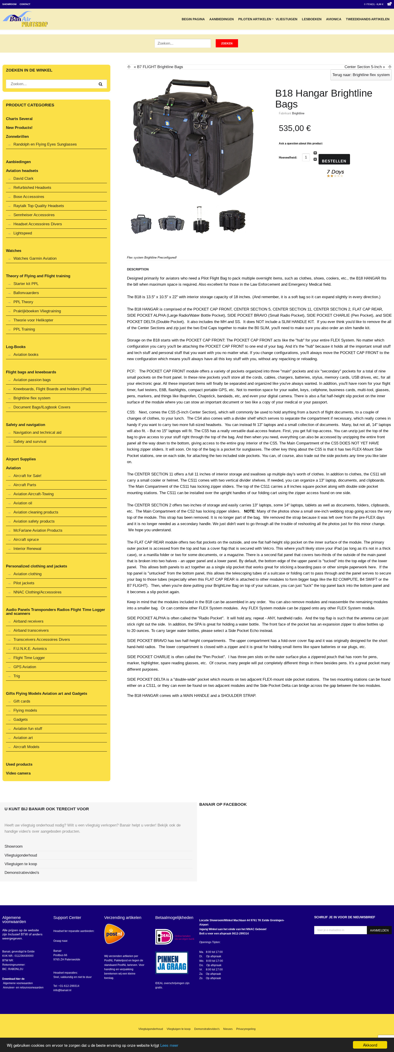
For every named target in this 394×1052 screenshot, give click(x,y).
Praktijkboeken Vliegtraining (37, 311)
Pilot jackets (23, 583)
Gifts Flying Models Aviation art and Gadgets (46, 693)
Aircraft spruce (26, 539)
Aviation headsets (22, 171)
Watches (13, 251)
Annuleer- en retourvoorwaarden (23, 987)
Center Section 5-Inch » (365, 67)
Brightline (298, 113)
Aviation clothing (27, 574)
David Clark (23, 178)
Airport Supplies (21, 459)
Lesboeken (311, 19)
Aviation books (26, 354)
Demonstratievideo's (22, 872)
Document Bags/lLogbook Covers (41, 407)
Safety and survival (29, 441)
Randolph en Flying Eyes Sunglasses (45, 144)
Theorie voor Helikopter (33, 320)
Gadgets (20, 719)
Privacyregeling (246, 1029)
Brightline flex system (31, 398)
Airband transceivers (31, 630)
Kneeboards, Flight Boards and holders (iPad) (52, 389)
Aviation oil (22, 503)
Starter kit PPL (26, 284)
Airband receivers (28, 621)
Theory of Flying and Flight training (38, 276)
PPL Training (24, 329)
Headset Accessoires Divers (37, 224)
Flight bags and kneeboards (31, 372)
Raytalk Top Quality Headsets (38, 206)
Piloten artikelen (254, 19)
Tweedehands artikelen (367, 19)
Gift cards (21, 701)
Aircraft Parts (24, 485)
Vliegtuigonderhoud (21, 855)
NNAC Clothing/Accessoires (37, 592)
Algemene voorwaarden (17, 983)
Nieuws (228, 1029)
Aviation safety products (34, 521)
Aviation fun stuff (27, 728)
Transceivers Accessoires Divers (41, 639)
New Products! (19, 128)
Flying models (25, 710)
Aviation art (23, 738)
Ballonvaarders (26, 293)
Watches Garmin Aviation (35, 258)
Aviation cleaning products (35, 512)
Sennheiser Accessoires (34, 215)
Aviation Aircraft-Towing (33, 494)
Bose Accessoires (28, 197)
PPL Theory (23, 302)
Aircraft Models (26, 747)
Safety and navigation (25, 425)
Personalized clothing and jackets (36, 566)
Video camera (18, 773)
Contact (25, 4)
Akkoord (370, 1045)
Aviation (13, 468)
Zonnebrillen (17, 136)
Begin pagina (193, 19)
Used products (19, 764)
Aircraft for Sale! (27, 476)
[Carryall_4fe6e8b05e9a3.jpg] (193, 135)
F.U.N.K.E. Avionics (30, 649)
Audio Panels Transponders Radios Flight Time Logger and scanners (55, 612)
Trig (16, 676)
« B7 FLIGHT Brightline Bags (158, 67)
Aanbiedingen (221, 19)
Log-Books (16, 347)
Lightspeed (22, 233)
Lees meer (169, 1045)
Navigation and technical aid (37, 432)
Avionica (333, 19)
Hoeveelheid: (288, 157)
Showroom (9, 4)
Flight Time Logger (29, 658)
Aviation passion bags (32, 380)
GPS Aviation (24, 667)
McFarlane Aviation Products (37, 530)
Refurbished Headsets (32, 187)
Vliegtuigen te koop (21, 864)
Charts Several (19, 119)
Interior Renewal (27, 549)
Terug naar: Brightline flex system (361, 75)
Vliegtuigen (286, 19)
